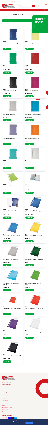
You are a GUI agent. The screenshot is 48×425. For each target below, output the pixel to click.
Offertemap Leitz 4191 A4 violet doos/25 (12, 332)
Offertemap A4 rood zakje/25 (31, 67)
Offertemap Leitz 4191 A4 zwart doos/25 (12, 355)
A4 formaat (6, 16)
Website (9, 14)
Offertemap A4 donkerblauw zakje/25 (11, 43)
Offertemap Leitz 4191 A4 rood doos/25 (34, 308)
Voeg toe (7, 48)
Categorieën (7, 20)
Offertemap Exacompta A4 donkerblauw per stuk (12, 211)
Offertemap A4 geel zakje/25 (31, 43)
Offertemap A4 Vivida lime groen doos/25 (12, 186)
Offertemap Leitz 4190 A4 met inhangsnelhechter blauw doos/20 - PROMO (35, 211)
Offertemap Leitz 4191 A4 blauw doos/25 (12, 235)
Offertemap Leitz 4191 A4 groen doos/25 (34, 259)
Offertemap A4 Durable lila (9, 138)
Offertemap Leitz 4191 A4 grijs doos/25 (11, 259)
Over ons (4, 396)
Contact (4, 398)
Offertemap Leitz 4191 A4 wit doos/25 (33, 332)
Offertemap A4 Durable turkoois (10, 162)
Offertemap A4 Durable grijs (9, 114)
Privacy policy (5, 409)
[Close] (45, 18)
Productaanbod (6, 394)
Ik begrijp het (29, 423)
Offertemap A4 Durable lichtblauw (33, 114)
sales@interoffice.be (7, 384)
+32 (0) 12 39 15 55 (6, 382)
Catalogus (4, 405)
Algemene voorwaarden (8, 411)
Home (3, 390)
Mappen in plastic (28, 14)
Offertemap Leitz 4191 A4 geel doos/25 (33, 235)
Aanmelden (38, 29)
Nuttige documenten (7, 407)
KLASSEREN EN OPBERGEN (18, 14)
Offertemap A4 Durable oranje (32, 138)
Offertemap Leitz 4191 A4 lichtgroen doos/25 (33, 284)
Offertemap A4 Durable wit (31, 162)
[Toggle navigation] (44, 10)
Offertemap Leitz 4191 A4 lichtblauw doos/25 (11, 284)
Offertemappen (37, 14)
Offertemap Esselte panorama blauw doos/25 (33, 186)
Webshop (4, 14)
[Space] (8, 378)
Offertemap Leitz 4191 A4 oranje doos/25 (12, 308)
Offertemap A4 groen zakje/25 (9, 67)
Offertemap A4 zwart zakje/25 (9, 90)
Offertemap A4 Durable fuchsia (32, 90)
